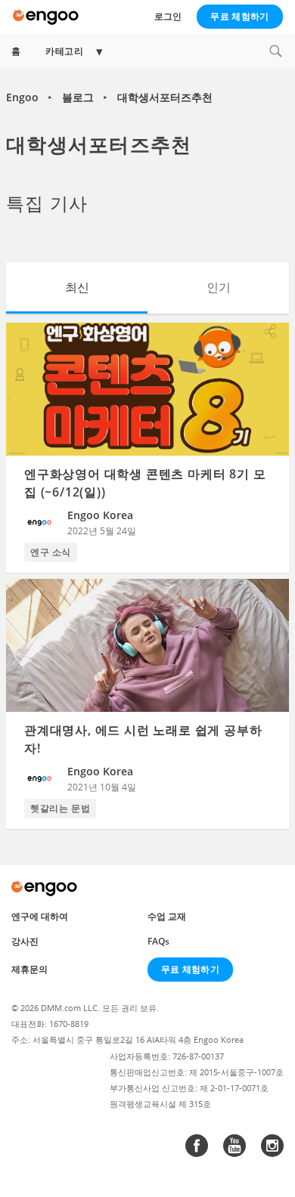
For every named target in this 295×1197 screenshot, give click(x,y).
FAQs (158, 941)
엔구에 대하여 (39, 916)
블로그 (78, 97)
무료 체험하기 (239, 16)
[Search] (275, 51)
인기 (218, 287)
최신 (77, 287)
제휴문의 (29, 969)
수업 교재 (167, 916)
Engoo (22, 97)
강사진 (25, 941)
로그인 (168, 16)
